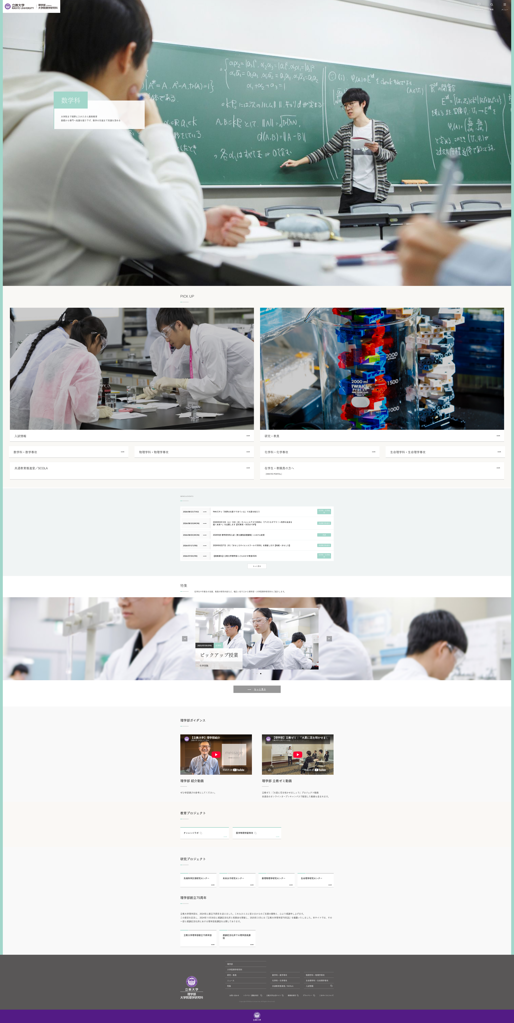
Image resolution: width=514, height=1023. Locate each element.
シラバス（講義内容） (251, 995)
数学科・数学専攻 (279, 974)
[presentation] (184, 638)
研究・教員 (232, 974)
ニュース (230, 980)
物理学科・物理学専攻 (315, 974)
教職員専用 (292, 995)
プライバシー (307, 995)
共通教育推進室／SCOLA (282, 985)
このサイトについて (326, 995)
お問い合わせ (234, 995)
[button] (253, 673)
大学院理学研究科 (234, 969)
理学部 (230, 964)
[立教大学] (19, 6)
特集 (229, 985)
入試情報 (309, 985)
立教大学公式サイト (273, 995)
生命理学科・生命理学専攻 (317, 980)
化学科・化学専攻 (279, 980)
